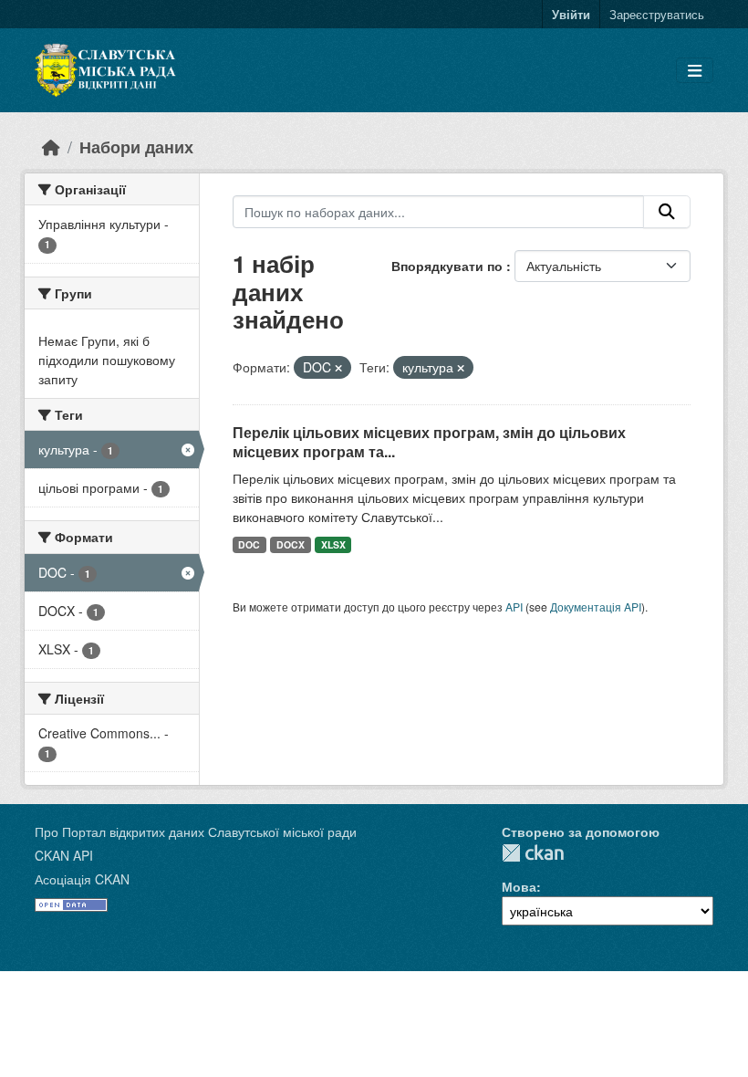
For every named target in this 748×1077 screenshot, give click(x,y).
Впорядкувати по (448, 265)
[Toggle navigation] (694, 71)
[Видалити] (338, 368)
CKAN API (64, 855)
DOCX (290, 544)
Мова (519, 886)
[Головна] (51, 146)
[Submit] (667, 211)
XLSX (333, 544)
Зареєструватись (656, 14)
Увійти (571, 14)
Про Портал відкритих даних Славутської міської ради (196, 831)
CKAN (533, 853)
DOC (249, 544)
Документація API (595, 606)
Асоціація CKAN (82, 879)
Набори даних (136, 146)
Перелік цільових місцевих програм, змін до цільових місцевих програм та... (429, 442)
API (514, 606)
